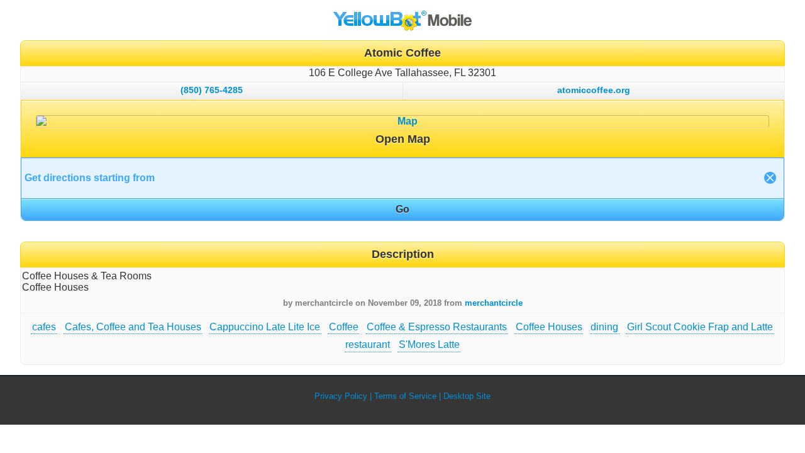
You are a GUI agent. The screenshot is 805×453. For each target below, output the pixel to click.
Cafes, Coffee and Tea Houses (133, 327)
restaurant (367, 344)
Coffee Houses (549, 327)
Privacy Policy (340, 396)
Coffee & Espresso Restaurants (437, 327)
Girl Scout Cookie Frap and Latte (700, 327)
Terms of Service (405, 396)
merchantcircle (494, 303)
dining (604, 327)
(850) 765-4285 (211, 90)
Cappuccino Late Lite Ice (264, 327)
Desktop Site (467, 396)
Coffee (343, 327)
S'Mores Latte (429, 344)
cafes (44, 327)
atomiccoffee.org (593, 90)
